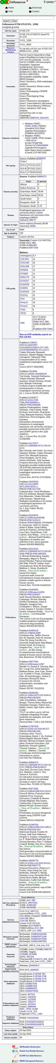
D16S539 (24, 284)
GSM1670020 (31, 991)
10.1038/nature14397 (34, 664)
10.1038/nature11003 (34, 592)
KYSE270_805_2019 (43, 959)
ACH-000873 (35, 926)
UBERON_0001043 (39, 118)
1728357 (33, 69)
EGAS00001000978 (34, 1024)
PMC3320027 (34, 594)
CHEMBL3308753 (43, 949)
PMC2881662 (39, 554)
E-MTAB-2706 (39, 976)
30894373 (41, 176)
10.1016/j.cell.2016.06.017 (36, 729)
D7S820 (24, 274)
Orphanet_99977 (27, 220)
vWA (22, 323)
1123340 (32, 999)
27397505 (33, 726)
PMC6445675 (39, 767)
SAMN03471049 (38, 936)
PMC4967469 (34, 731)
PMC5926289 (34, 405)
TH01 (23, 310)
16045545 (33, 482)
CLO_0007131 (32, 911)
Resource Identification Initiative (10, 50)
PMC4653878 (34, 698)
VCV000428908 (40, 145)
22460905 (33, 590)
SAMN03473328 (38, 939)
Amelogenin (26, 256)
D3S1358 (24, 266)
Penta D (24, 302)
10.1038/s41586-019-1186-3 (37, 827)
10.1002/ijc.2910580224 (35, 374)
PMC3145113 (34, 520)
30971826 (33, 789)
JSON (15, 27)
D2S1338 (24, 263)
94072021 (33, 903)
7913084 (33, 371)
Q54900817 (34, 965)
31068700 (33, 825)
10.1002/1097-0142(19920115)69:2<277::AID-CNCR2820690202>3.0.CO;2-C (34, 347)
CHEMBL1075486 (28, 954)
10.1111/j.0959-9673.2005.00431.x (29, 485)
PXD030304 (33, 1018)
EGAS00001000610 (34, 1022)
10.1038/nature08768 (34, 518)
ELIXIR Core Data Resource (31, 1056)
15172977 (33, 443)
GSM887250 (31, 986)
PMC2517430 (34, 489)
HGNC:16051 (31, 126)
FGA (22, 299)
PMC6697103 (34, 829)
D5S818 (24, 270)
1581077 (32, 1002)
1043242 (32, 997)
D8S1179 (24, 277)
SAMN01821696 (38, 934)
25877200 (33, 248)
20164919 (33, 515)
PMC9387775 (34, 865)
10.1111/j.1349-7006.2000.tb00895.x (29, 401)
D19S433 (24, 292)
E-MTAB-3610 (39, 981)
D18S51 (24, 288)
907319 (36, 923)
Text (4, 27)
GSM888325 (31, 988)
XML (9, 27)
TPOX (23, 313)
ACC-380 (31, 900)
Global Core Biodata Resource (32, 1051)
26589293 (41, 158)
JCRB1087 (31, 905)
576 (47, 945)
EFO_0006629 (32, 970)
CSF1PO (24, 259)
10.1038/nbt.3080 (32, 633)
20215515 (39, 133)
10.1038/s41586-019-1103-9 (37, 791)
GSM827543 (31, 984)
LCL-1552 (37, 930)
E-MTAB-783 (39, 974)
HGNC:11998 (31, 138)
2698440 (32, 1006)
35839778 (33, 861)
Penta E (24, 306)
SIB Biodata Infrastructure (30, 1047)
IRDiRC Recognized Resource (31, 1061)
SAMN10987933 (38, 941)
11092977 (33, 398)
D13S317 (24, 281)
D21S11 (24, 295)
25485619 (33, 630)
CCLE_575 (32, 1011)
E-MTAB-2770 (39, 979)
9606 (32, 226)
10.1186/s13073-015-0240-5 (37, 695)
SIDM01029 (46, 916)
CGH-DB (24, 918)
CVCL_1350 (40, 913)
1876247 (32, 1004)
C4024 (39, 213)
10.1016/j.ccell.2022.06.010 (37, 863)
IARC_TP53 (25, 1009)
